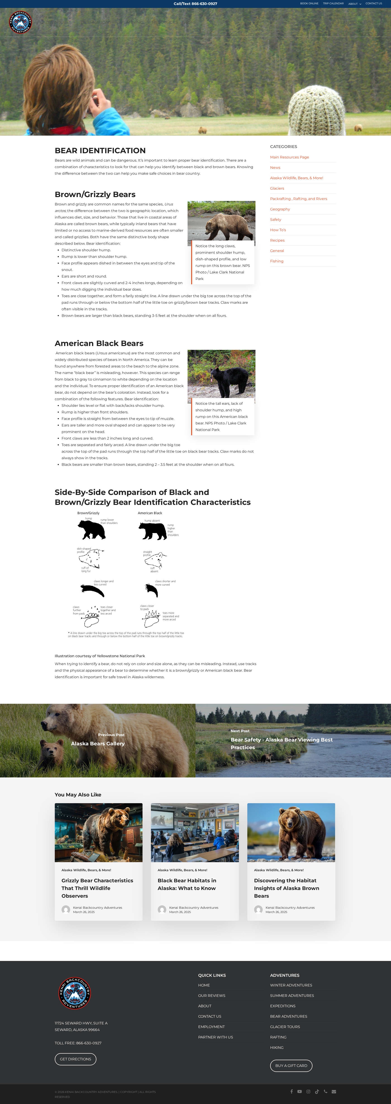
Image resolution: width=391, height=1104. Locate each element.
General (277, 251)
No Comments (317, 108)
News (275, 167)
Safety (223, 130)
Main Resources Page (289, 157)
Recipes (277, 240)
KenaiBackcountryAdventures (87, 130)
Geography (280, 209)
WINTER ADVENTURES (291, 985)
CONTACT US (209, 1016)
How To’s (278, 230)
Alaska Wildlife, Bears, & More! (189, 130)
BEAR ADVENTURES (288, 1016)
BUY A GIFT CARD (291, 1066)
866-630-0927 (88, 1043)
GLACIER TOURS (285, 1027)
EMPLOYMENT (211, 1027)
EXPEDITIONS (283, 1006)
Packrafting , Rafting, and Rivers (298, 199)
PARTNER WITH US (215, 1037)
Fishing (277, 261)
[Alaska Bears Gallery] (98, 740)
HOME (204, 985)
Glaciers (277, 188)
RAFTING (278, 1037)
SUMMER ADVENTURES (292, 995)
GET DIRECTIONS (75, 1059)
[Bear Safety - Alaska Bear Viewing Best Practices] (293, 740)
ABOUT (204, 1006)
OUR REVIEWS (211, 995)
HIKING (277, 1047)
